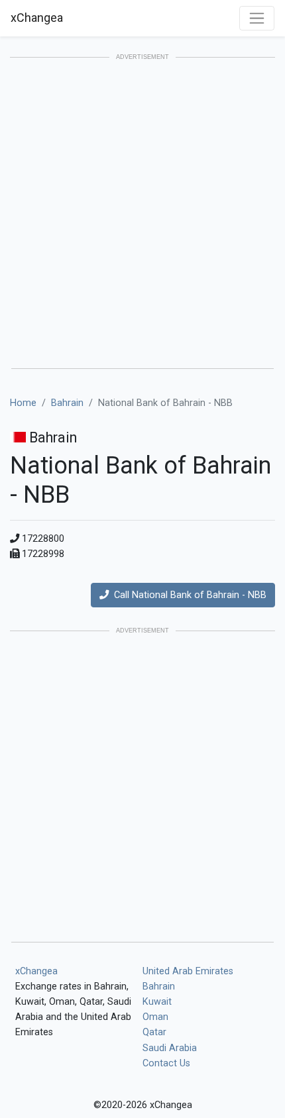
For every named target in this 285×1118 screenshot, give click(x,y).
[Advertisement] (142, 214)
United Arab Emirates (187, 971)
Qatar (154, 1032)
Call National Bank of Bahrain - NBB (187, 595)
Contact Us (166, 1063)
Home (23, 403)
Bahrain (67, 403)
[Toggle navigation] (256, 18)
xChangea (37, 18)
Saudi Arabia (169, 1048)
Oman (155, 1017)
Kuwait (157, 1001)
